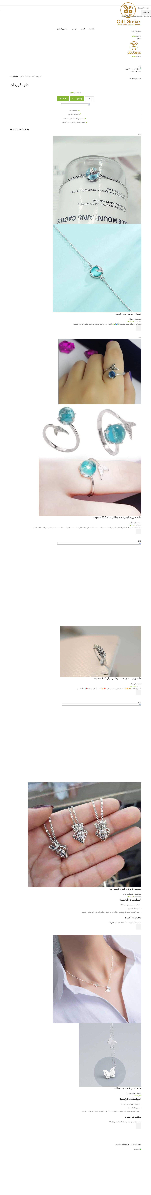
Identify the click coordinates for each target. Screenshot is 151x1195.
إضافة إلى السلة (77, 99)
